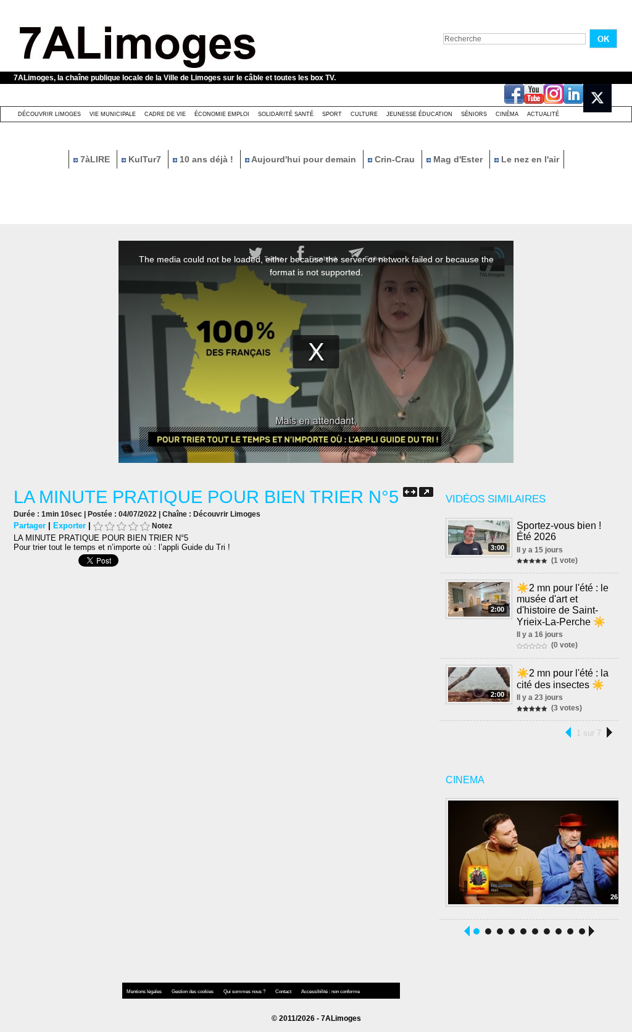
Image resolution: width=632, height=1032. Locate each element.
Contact (284, 991)
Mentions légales (145, 991)
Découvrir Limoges (49, 114)
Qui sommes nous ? (245, 991)
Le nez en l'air (529, 159)
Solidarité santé (286, 114)
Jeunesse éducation (419, 114)
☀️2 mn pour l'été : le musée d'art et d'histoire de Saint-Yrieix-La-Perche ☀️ (563, 605)
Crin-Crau (394, 159)
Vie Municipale (112, 114)
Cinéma (507, 114)
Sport (332, 114)
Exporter (69, 525)
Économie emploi (221, 114)
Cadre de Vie (165, 114)
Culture (364, 114)
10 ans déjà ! (206, 159)
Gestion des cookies (193, 991)
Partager (30, 525)
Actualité (543, 114)
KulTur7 (145, 159)
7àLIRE (95, 159)
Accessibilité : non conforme (330, 991)
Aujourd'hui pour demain (304, 159)
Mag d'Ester (458, 159)
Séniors (474, 114)
